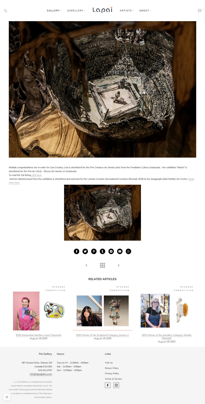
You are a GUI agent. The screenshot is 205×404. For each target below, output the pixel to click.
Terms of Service (113, 378)
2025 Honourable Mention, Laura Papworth (38, 335)
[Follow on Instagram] (116, 385)
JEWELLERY (75, 10)
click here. (36, 175)
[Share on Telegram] (111, 251)
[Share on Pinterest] (94, 251)
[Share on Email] (120, 251)
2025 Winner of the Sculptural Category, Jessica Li (102, 335)
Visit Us (109, 362)
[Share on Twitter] (85, 251)
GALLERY (53, 10)
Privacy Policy (112, 373)
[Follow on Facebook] (107, 385)
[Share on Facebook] (76, 251)
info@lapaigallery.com (41, 374)
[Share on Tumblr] (102, 251)
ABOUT (144, 10)
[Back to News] (102, 265)
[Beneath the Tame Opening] (119, 265)
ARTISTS (126, 10)
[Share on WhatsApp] (128, 251)
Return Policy (112, 368)
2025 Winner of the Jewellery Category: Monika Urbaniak (166, 337)
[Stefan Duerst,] (86, 265)
